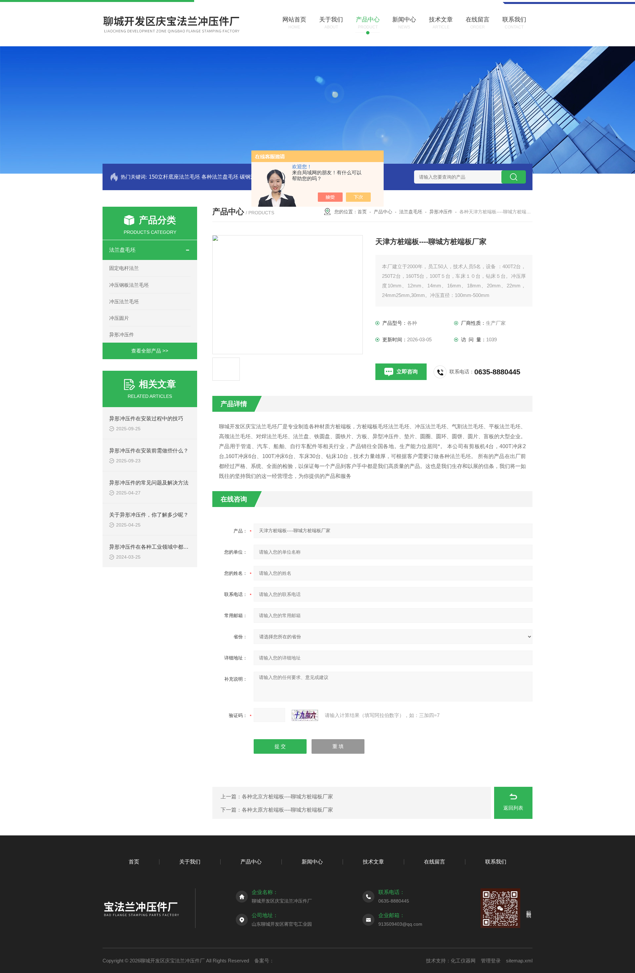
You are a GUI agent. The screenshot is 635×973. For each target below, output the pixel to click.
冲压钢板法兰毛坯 (129, 285)
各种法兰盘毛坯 (219, 177)
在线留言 (434, 862)
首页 (362, 211)
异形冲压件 (121, 334)
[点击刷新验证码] (305, 715)
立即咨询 (407, 371)
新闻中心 (312, 862)
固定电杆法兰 (124, 268)
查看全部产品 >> (149, 351)
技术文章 (373, 862)
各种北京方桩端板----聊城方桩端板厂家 (287, 796)
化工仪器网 (463, 960)
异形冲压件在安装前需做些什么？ (149, 450)
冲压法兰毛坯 (124, 301)
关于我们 (189, 862)
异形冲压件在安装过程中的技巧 (146, 418)
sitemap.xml (519, 960)
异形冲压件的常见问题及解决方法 (149, 483)
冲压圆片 (119, 318)
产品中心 (383, 211)
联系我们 (495, 862)
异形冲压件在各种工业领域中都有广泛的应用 (162, 547)
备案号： (264, 960)
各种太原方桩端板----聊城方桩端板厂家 (287, 810)
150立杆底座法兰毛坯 (174, 177)
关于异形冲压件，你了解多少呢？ (149, 515)
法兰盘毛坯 (122, 250)
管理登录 (491, 960)
